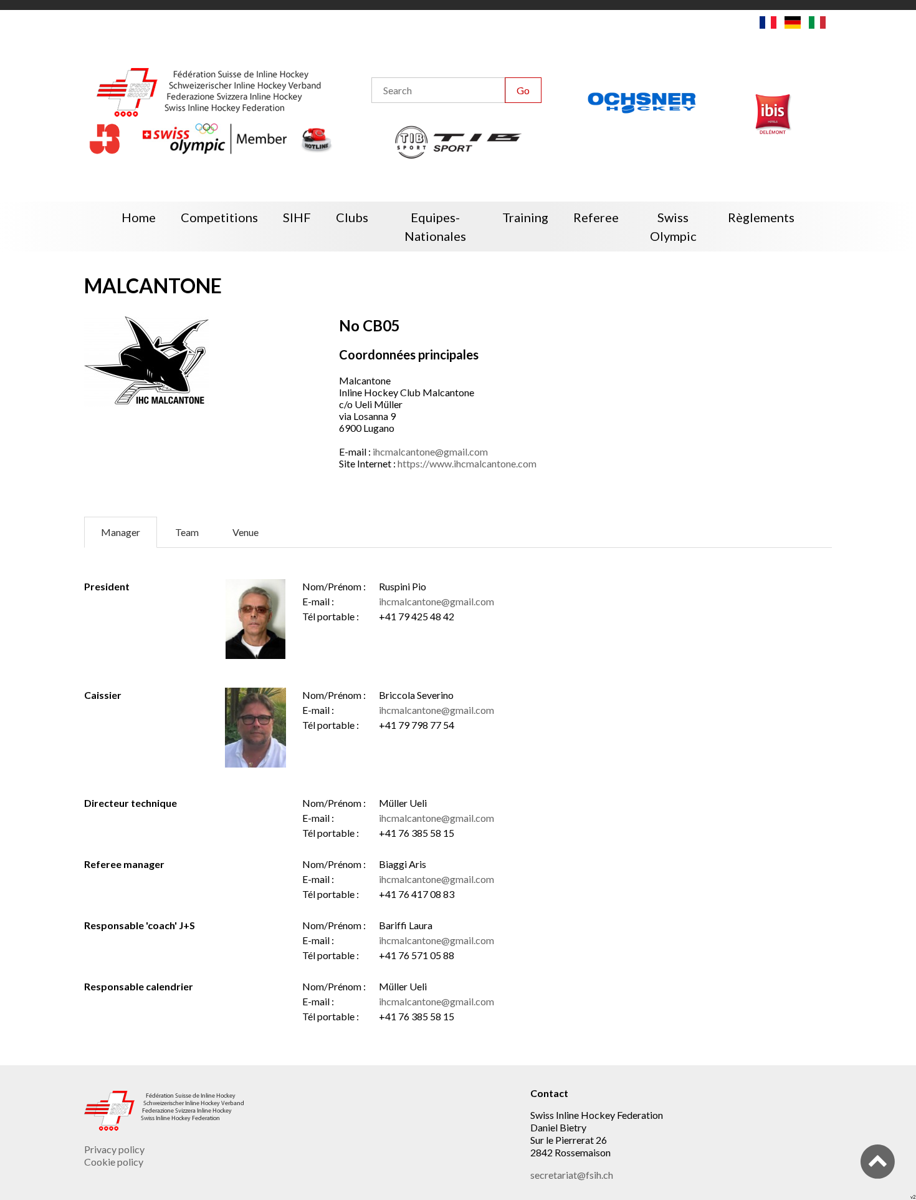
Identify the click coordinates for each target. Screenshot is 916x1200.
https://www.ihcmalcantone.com (467, 463)
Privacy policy (114, 1149)
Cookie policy (113, 1162)
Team (187, 532)
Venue (245, 532)
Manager (120, 532)
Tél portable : (330, 616)
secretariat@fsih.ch (571, 1175)
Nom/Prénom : (334, 586)
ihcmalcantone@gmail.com (430, 451)
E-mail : (318, 601)
